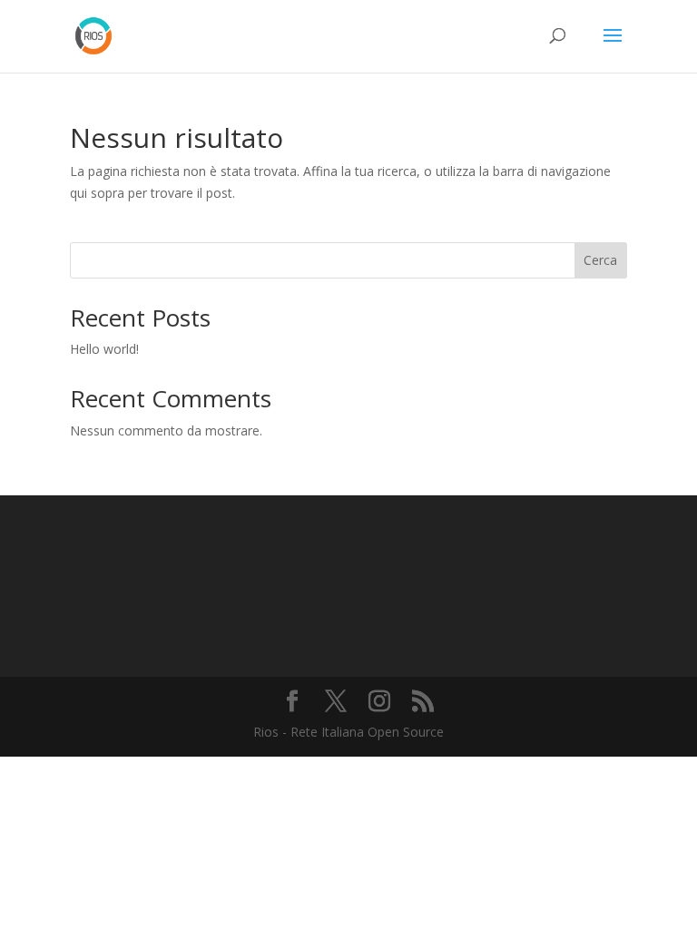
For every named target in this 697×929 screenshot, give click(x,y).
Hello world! (104, 348)
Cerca (600, 260)
